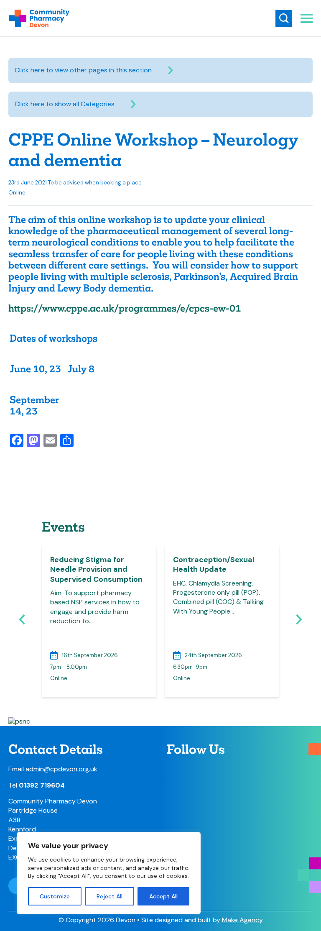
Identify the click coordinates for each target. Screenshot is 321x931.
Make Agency (242, 920)
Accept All (163, 896)
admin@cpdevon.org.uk (61, 769)
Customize (55, 896)
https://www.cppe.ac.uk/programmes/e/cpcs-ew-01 (124, 308)
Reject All (109, 896)
